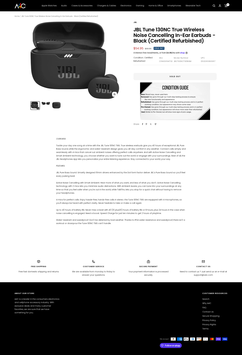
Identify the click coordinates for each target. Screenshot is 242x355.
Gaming (140, 5)
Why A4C (206, 303)
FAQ (204, 307)
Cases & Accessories (82, 5)
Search (205, 299)
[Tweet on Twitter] (151, 124)
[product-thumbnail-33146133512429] (46, 103)
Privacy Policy (209, 320)
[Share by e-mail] (155, 124)
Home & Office (156, 5)
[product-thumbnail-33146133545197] (56, 105)
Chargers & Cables (106, 5)
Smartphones (174, 5)
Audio (64, 5)
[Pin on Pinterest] (146, 124)
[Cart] (225, 5)
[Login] (220, 5)
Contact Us (208, 311)
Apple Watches (49, 5)
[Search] (214, 5)
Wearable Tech (193, 5)
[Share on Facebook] (142, 124)
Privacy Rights (209, 324)
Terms (205, 328)
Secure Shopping (210, 316)
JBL (135, 22)
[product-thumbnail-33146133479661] (35, 105)
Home (17, 16)
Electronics (126, 5)
